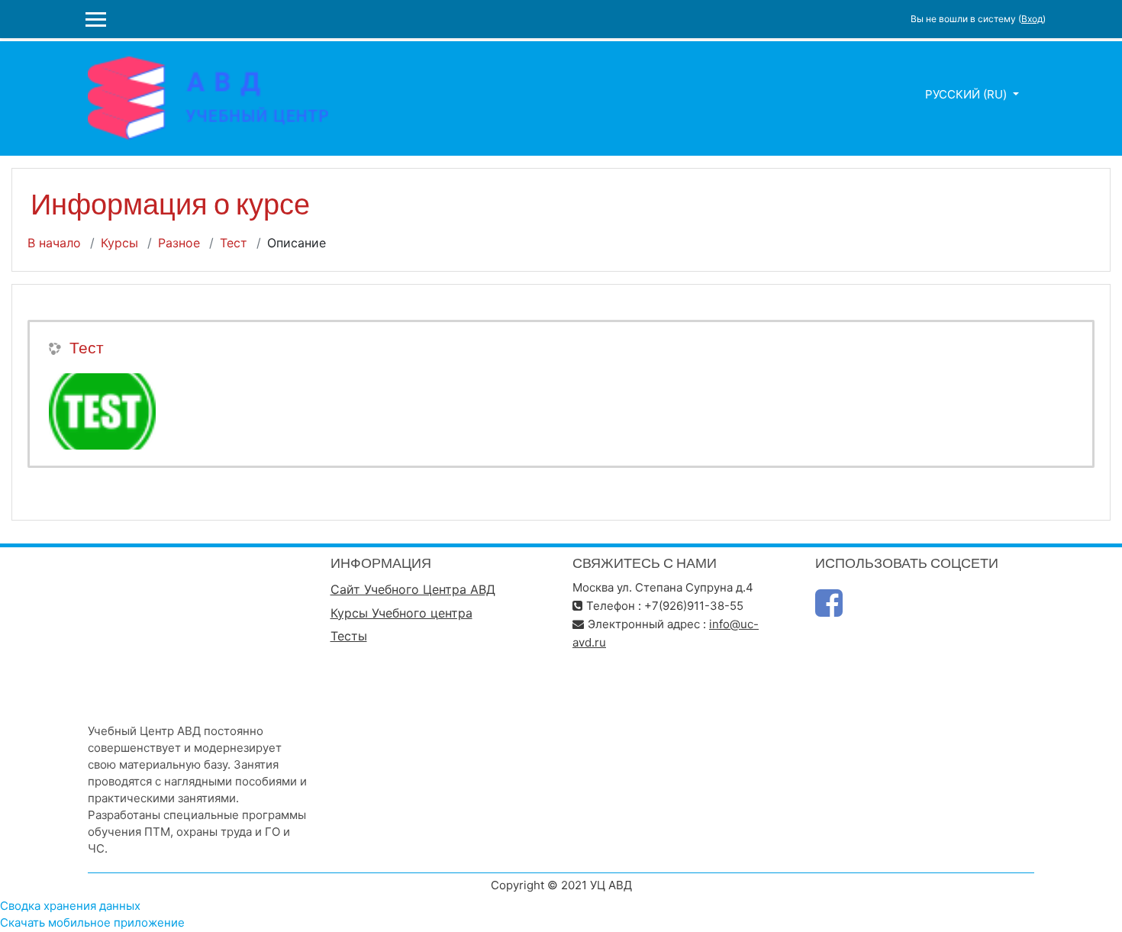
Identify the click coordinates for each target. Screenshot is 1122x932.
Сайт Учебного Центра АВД (412, 589)
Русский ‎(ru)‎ (967, 94)
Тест (233, 242)
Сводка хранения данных (70, 905)
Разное (179, 242)
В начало (54, 242)
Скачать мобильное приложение (92, 922)
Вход (1032, 18)
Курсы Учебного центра (401, 613)
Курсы (119, 242)
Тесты (348, 635)
